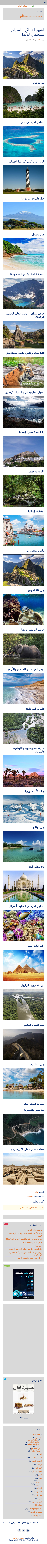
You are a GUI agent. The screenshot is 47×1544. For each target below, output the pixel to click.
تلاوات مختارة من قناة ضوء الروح (30, 1258)
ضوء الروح (28, 16)
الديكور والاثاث (35, 1442)
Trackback (29, 1196)
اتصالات (37, 1482)
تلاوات (40, 16)
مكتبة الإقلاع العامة (35, 1509)
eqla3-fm (36, 1434)
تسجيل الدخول (34, 1207)
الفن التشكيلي (37, 1471)
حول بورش (38, 1246)
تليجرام (39, 1488)
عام (22, 16)
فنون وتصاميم (37, 1502)
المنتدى (35, 1522)
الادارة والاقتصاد (36, 1458)
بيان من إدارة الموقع (35, 1230)
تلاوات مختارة (35, 16)
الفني (40, 1475)
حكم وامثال (38, 1491)
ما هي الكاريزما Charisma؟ (32, 1242)
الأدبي (40, 1454)
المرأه (38, 1446)
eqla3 (38, 40)
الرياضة (39, 1464)
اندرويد (37, 1485)
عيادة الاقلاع (35, 1449)
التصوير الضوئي (36, 1461)
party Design (32, 1440)
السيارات (39, 1468)
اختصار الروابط (14, 1522)
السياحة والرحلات (33, 1444)
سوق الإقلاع (26, 1522)
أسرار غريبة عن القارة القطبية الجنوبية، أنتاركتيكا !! (24, 1239)
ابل (39, 1480)
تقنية (40, 1478)
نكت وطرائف (37, 1515)
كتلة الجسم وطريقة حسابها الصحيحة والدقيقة (25, 1249)
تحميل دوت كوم (18, 1538)
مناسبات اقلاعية (36, 1512)
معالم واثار (38, 1505)
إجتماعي (39, 1438)
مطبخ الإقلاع (23, 1418)
